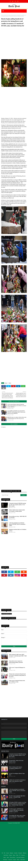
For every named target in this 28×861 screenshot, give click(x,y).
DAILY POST (17, 823)
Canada (7, 853)
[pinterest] (18, 1)
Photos (6, 383)
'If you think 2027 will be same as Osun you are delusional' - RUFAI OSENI (17, 816)
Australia (15, 853)
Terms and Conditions (20, 857)
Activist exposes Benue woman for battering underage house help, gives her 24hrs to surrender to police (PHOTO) (16, 405)
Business (23, 855)
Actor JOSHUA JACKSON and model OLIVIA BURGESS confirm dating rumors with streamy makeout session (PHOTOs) (16, 412)
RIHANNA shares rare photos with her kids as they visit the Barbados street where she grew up (16, 418)
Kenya (14, 855)
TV (19, 855)
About (8, 857)
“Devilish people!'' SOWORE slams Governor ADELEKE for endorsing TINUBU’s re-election (16, 810)
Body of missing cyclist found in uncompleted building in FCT (15, 767)
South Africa (6, 855)
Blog (17, 855)
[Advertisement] (14, 44)
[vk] (11, 575)
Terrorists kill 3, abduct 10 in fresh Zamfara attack (16, 761)
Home (2, 15)
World (5, 15)
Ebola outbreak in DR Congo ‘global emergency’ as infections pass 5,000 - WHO (18, 655)
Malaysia (24, 853)
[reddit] (24, 572)
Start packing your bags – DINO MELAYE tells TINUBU (17, 517)
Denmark (20, 853)
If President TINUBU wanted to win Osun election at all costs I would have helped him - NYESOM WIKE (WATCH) (17, 804)
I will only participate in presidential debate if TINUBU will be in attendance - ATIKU (17, 524)
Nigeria (10, 855)
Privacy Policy (12, 857)
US (2, 853)
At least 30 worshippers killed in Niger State (17, 774)
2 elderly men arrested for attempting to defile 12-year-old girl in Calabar (17, 780)
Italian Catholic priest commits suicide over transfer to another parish (17, 510)
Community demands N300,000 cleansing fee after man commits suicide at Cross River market (17, 505)
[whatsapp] (17, 572)
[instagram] (15, 1)
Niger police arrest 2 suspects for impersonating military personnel (16, 661)
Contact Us (10, 859)
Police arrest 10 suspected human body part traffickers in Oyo (17, 681)
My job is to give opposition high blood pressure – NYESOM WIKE (17, 796)
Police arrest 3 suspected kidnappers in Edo (17, 668)
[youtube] (24, 575)
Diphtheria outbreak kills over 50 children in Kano (17, 530)
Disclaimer (5, 859)
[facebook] (10, 1)
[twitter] (13, 1)
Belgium (11, 853)
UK (4, 853)
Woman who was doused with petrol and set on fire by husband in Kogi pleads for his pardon (17, 675)
